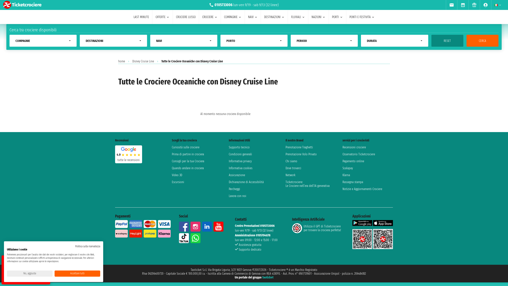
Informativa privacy (240, 161)
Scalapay (348, 168)
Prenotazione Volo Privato (301, 154)
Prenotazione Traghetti (299, 147)
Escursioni (178, 182)
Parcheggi (234, 189)
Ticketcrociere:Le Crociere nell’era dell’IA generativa (308, 184)
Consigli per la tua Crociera (188, 161)
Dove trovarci (293, 168)
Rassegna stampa (353, 182)
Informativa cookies (240, 168)
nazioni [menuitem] (316, 17)
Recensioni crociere (354, 147)
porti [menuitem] (335, 17)
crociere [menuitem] (208, 17)
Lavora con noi (237, 196)
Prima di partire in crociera (188, 154)
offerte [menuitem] (160, 17)
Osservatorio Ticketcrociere (359, 154)
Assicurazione (237, 175)
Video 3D (177, 175)
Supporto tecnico (239, 147)
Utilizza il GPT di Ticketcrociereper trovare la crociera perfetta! (322, 228)
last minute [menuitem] (141, 17)
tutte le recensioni (128, 160)
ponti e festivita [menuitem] (360, 17)
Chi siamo (291, 161)
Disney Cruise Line (143, 61)
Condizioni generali (240, 154)
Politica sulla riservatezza (87, 246)
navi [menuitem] (251, 17)
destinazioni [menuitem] (272, 17)
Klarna (346, 175)
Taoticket (267, 277)
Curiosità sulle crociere (185, 147)
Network (290, 175)
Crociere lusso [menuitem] (186, 17)
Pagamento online (353, 161)
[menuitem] (451, 5)
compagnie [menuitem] (231, 17)
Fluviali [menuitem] (296, 17)
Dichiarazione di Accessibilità (246, 182)
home (121, 61)
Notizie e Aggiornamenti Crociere (362, 189)
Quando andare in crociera (188, 168)
